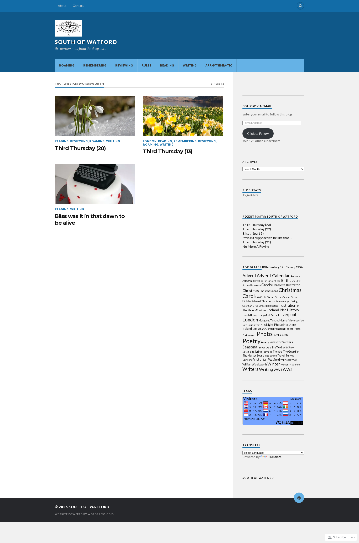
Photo (264, 333)
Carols (266, 285)
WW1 (278, 369)
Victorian (260, 359)
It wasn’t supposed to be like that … (267, 238)
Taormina (267, 351)
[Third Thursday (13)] (183, 116)
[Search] (300, 6)
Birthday (288, 280)
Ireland (273, 310)
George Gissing (290, 301)
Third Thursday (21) (256, 242)
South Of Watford (258, 477)
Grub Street (259, 305)
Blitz (298, 280)
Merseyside (297, 320)
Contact (78, 5)
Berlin (264, 280)
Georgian (247, 305)
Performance (249, 335)
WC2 (293, 359)
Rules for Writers (281, 342)
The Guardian (291, 351)
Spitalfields (248, 351)
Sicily (285, 347)
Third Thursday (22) (256, 229)
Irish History (289, 310)
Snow (291, 347)
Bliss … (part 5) (253, 233)
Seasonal (250, 346)
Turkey (290, 355)
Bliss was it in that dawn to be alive (90, 219)
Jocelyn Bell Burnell (268, 315)
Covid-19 (260, 297)
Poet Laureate (281, 335)
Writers (250, 369)
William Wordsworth (254, 364)
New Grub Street (251, 325)
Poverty (265, 342)
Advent (249, 275)
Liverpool (287, 314)
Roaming (67, 65)
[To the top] (299, 498)
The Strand (271, 355)
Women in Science (290, 364)
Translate (275, 457)
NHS (263, 325)
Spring (258, 351)
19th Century (287, 267)
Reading (167, 65)
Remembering (95, 65)
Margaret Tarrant (269, 320)
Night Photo (274, 324)
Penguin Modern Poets (287, 328)
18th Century (270, 267)
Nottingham (258, 328)
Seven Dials (265, 347)
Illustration (287, 305)
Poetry (251, 340)
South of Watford (86, 42)
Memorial (285, 320)
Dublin (246, 301)
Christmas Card (268, 291)
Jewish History (249, 315)
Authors (295, 276)
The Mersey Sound (253, 355)
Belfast (256, 280)
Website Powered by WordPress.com (84, 514)
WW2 (287, 369)
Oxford (269, 328)
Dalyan (270, 297)
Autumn (247, 280)
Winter (273, 364)
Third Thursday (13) (167, 151)
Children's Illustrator (286, 285)
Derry (294, 297)
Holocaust (272, 305)
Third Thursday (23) (256, 225)
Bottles (246, 285)
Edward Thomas (261, 301)
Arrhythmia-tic (218, 65)
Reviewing (124, 65)
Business (255, 285)
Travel (281, 355)
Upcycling (247, 359)
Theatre (277, 351)
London (150, 141)
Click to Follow (258, 133)
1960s (299, 267)
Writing (190, 65)
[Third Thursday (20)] (95, 116)
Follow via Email (257, 106)
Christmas (250, 290)
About (62, 5)
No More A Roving (255, 246)
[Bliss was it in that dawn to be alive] (95, 184)
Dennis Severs (282, 297)
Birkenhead (274, 280)
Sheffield (277, 347)
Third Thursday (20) (80, 148)
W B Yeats (285, 359)
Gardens (276, 301)
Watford (274, 359)
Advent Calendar (273, 275)
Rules (146, 65)
